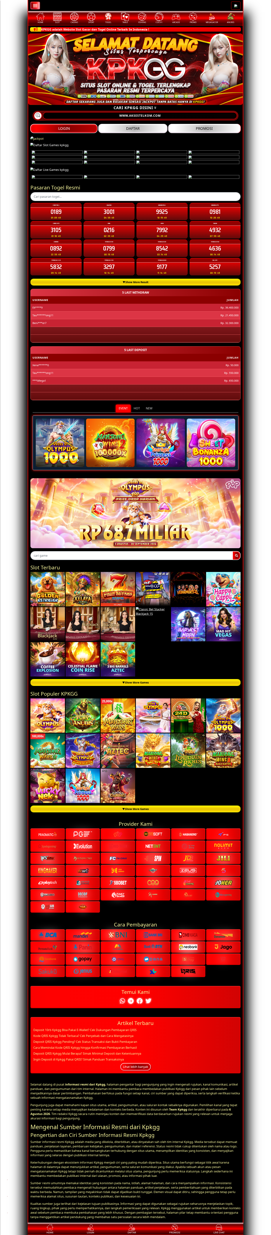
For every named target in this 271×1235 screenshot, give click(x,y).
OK (135, 686)
